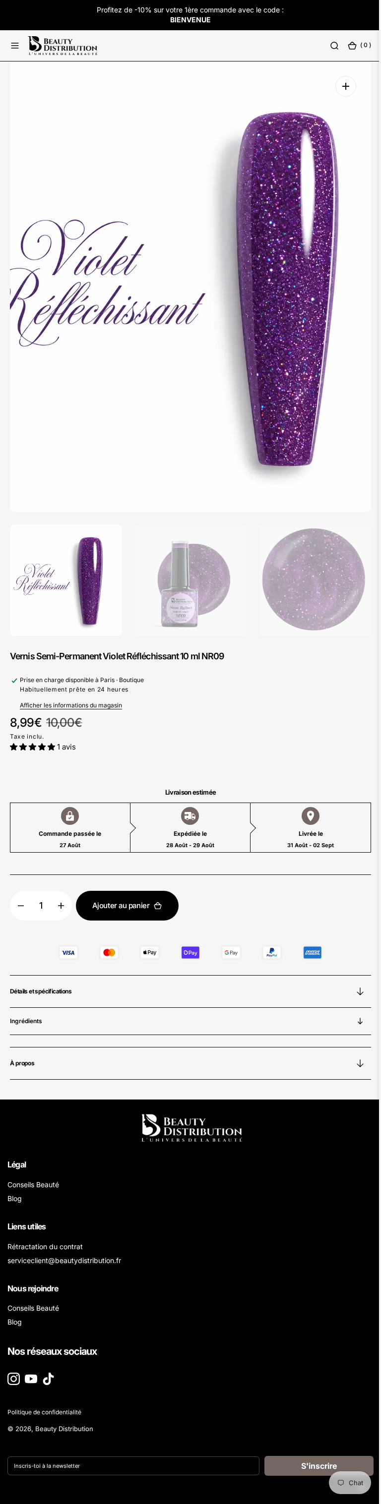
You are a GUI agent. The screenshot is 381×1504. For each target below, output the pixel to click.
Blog (14, 1198)
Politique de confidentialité (44, 1412)
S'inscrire (311, 1466)
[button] (15, 45)
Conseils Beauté (33, 1184)
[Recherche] (327, 45)
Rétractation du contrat (45, 1246)
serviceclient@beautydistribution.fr (64, 1260)
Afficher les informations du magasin (71, 705)
